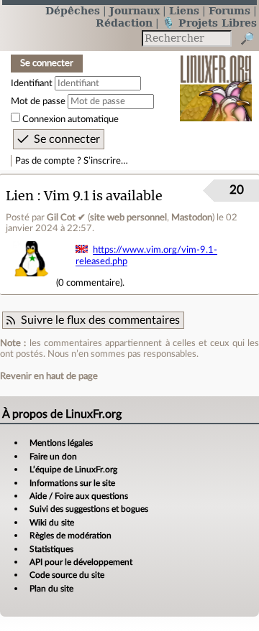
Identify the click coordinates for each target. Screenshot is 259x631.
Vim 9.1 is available (103, 195)
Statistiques (51, 549)
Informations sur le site (72, 483)
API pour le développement (80, 562)
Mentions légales (61, 443)
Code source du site (66, 575)
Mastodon (191, 217)
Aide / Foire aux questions (78, 496)
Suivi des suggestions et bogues (88, 509)
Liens (184, 10)
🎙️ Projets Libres (209, 23)
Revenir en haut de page (49, 376)
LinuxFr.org (216, 78)
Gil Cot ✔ (66, 217)
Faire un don (53, 456)
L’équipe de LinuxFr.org (73, 469)
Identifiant (32, 83)
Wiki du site (51, 522)
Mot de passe (38, 101)
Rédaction (124, 23)
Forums (229, 10)
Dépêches (72, 10)
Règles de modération (70, 535)
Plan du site (51, 588)
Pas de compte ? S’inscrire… (71, 160)
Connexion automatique (70, 119)
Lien (20, 195)
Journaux (134, 10)
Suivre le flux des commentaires (100, 320)
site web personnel (128, 217)
